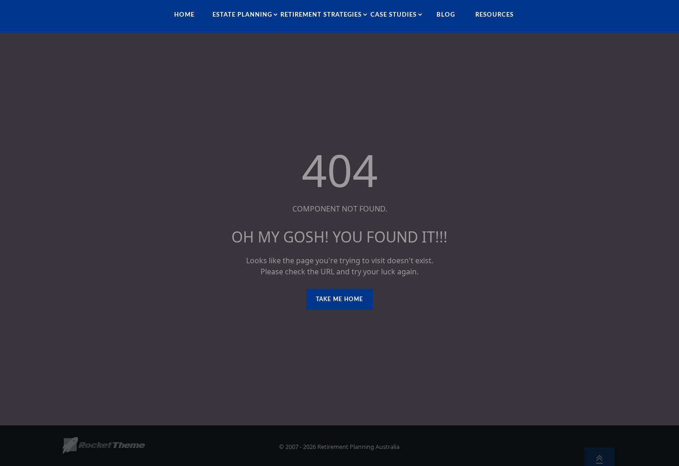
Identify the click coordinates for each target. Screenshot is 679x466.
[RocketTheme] (103, 445)
